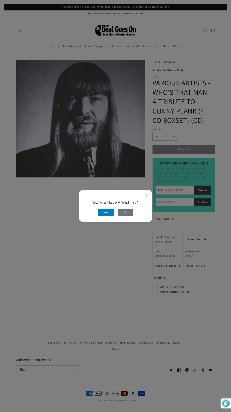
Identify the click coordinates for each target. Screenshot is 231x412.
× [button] (146, 195)
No (125, 212)
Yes (106, 212)
